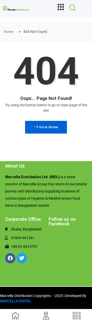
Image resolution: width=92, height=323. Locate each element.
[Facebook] (10, 258)
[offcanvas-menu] (76, 316)
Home (8, 32)
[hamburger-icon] (60, 8)
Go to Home (48, 127)
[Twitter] (22, 258)
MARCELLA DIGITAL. (16, 301)
